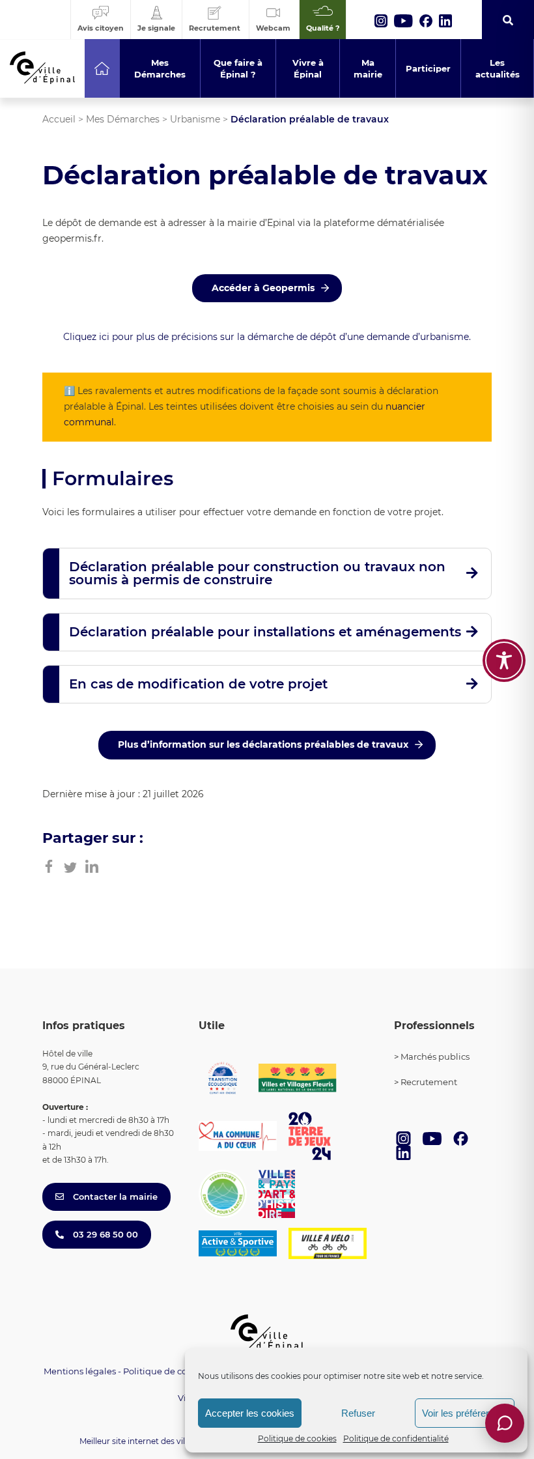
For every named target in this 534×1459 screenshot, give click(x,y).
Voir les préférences (464, 1413)
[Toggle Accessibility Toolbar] (504, 660)
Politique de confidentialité (396, 1438)
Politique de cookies (297, 1438)
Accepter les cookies (249, 1413)
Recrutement (428, 1082)
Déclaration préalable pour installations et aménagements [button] (265, 632)
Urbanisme (195, 119)
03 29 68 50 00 (104, 1234)
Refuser (358, 1413)
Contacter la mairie (114, 1196)
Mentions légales (80, 1371)
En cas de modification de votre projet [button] (198, 684)
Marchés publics (435, 1056)
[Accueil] (102, 68)
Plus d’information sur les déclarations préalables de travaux (263, 744)
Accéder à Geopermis (263, 288)
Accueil (59, 119)
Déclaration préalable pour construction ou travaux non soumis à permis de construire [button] (257, 573)
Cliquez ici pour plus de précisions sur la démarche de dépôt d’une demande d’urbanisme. (267, 337)
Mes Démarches (123, 119)
